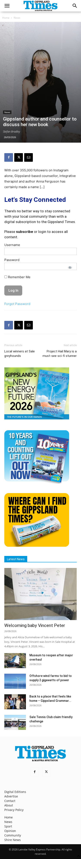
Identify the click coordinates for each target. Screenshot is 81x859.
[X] (18, 157)
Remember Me (18, 277)
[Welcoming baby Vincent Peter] (40, 594)
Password (11, 260)
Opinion (10, 831)
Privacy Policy (14, 810)
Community (12, 835)
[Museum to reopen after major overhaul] (15, 660)
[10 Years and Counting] (36, 483)
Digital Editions (15, 792)
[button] (7, 6)
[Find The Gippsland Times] (36, 545)
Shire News (12, 840)
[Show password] (70, 267)
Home (6, 18)
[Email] (28, 157)
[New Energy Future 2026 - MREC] (36, 420)
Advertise (11, 796)
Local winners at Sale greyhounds (19, 353)
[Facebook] (8, 157)
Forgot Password (17, 304)
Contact (9, 801)
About (8, 805)
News (17, 18)
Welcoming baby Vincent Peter (34, 625)
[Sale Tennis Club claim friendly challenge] (15, 722)
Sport (8, 826)
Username (12, 245)
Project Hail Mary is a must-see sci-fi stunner (60, 353)
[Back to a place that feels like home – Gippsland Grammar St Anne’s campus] (15, 701)
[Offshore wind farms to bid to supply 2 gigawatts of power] (15, 681)
